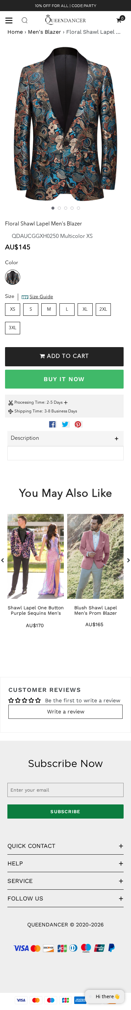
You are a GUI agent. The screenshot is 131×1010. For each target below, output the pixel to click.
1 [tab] (52, 208)
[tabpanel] (65, 126)
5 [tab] (78, 208)
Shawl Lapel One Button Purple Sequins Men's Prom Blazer (36, 613)
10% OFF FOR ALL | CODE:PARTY (65, 6)
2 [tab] (59, 208)
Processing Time (29, 403)
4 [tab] (72, 208)
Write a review (65, 711)
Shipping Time (28, 411)
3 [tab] (65, 208)
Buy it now (64, 378)
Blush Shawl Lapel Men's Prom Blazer (95, 610)
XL (85, 309)
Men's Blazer (44, 32)
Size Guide (41, 297)
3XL (12, 328)
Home (15, 32)
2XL (103, 309)
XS (12, 309)
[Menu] (11, 20)
